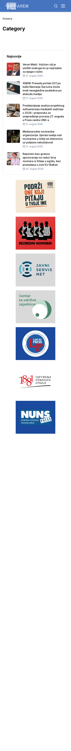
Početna (7, 18)
